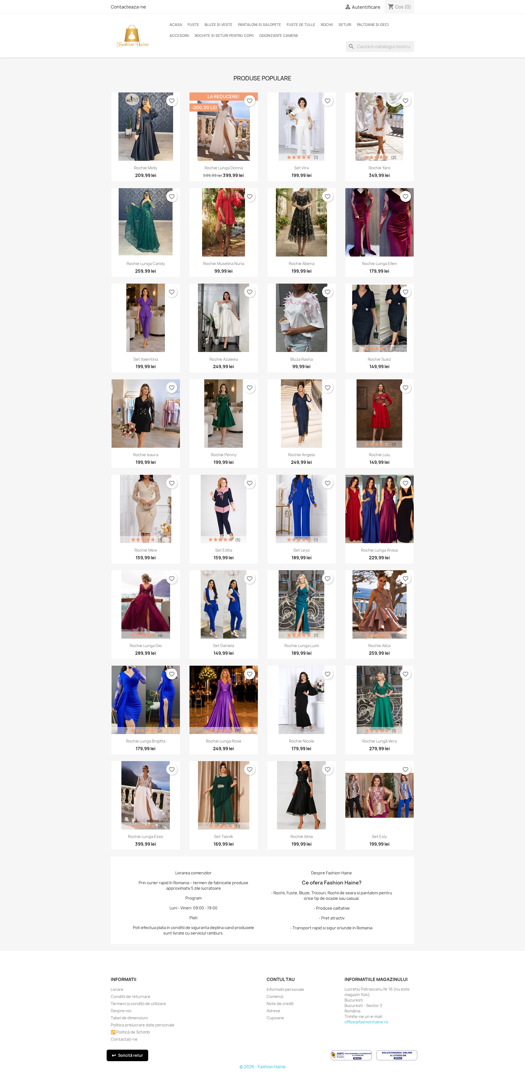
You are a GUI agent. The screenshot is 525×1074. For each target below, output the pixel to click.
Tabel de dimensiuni (129, 1017)
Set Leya (301, 550)
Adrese (273, 1010)
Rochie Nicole (301, 741)
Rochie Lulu (379, 454)
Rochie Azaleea (223, 359)
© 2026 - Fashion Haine (262, 1067)
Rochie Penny (224, 454)
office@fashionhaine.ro (366, 1021)
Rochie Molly (145, 167)
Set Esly (379, 836)
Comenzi (275, 996)
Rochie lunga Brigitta (145, 741)
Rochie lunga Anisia (379, 550)
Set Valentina (145, 359)
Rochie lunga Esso (145, 836)
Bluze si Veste (218, 24)
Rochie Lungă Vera (379, 741)
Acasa (176, 24)
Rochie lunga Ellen (379, 263)
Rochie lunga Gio (146, 645)
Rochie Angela (301, 454)
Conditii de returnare (130, 996)
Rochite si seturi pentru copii (224, 35)
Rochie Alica (379, 645)
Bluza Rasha (301, 359)
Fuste (193, 24)
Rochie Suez (379, 359)
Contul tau (281, 979)
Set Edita (223, 550)
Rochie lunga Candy (146, 263)
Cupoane (275, 1017)
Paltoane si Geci (373, 24)
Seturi (345, 24)
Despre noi (121, 1010)
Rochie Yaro (379, 167)
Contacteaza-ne (128, 7)
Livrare (117, 989)
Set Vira (301, 167)
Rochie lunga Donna (224, 167)
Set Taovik (223, 836)
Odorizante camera (278, 35)
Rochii (327, 24)
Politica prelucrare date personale (142, 1025)
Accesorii (179, 35)
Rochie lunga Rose (223, 741)
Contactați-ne (124, 1039)
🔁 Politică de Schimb (130, 1032)
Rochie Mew (146, 550)
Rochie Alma (301, 836)
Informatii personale (285, 989)
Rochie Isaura (145, 454)
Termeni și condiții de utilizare (138, 1003)
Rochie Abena (301, 263)
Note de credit (280, 1003)
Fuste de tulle (301, 24)
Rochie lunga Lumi (301, 645)
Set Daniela (223, 645)
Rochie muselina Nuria (223, 263)
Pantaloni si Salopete (259, 24)
